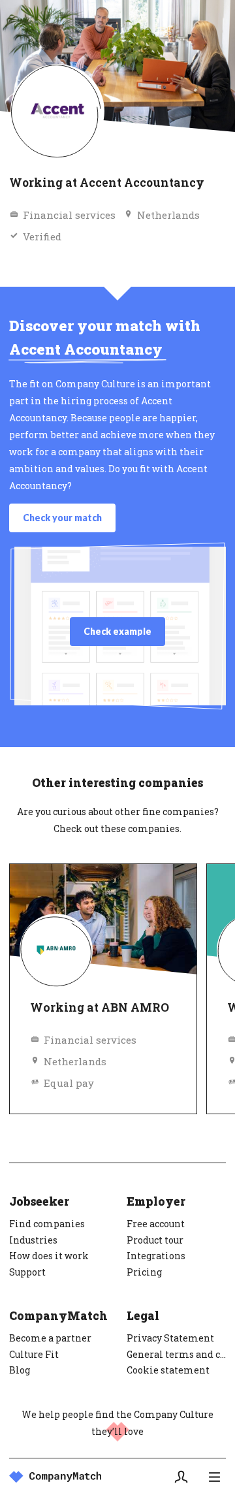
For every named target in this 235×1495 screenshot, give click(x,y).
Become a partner (50, 1338)
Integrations (156, 1255)
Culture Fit (34, 1354)
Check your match (62, 517)
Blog (19, 1370)
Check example (117, 631)
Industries (33, 1240)
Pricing (144, 1272)
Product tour (155, 1240)
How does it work (49, 1255)
